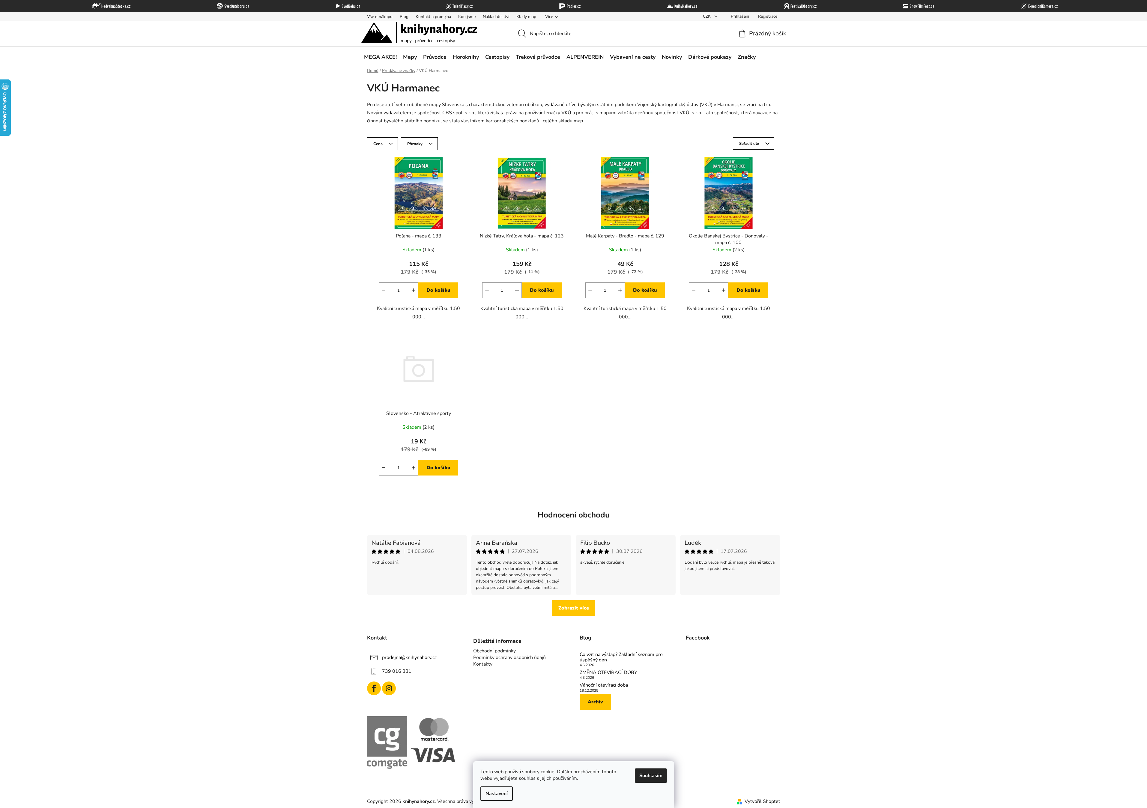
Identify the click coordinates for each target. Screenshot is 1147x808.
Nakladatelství (496, 16)
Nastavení (496, 793)
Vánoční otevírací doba (604, 685)
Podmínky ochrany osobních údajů (509, 657)
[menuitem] (380, 57)
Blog (404, 16)
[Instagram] (389, 688)
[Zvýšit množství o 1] (413, 290)
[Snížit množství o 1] (383, 290)
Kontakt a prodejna (433, 16)
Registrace (767, 16)
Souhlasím (650, 775)
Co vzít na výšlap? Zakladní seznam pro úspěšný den (621, 657)
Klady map (526, 16)
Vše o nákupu (380, 16)
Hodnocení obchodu (574, 515)
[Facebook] (374, 688)
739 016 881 (396, 671)
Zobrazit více (573, 608)
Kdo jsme (467, 16)
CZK (707, 16)
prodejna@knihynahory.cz (409, 657)
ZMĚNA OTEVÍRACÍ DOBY (608, 672)
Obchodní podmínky (494, 651)
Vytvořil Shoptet (762, 801)
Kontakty (482, 664)
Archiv (595, 702)
